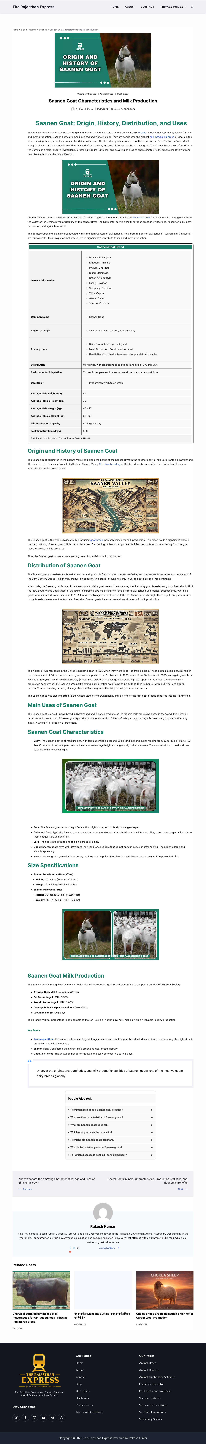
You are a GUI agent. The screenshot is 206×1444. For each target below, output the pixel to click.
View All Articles (107, 1248)
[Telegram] (52, 1418)
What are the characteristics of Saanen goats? (96, 1117)
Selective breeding (109, 464)
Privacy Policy (172, 7)
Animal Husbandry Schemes (157, 1377)
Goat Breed (123, 94)
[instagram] (78, 1248)
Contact (147, 7)
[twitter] (74, 1248)
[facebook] (70, 1248)
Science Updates (150, 1398)
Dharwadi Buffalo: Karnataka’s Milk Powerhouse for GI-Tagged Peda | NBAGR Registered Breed (40, 1317)
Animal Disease (149, 1370)
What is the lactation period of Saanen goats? (96, 1147)
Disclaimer (82, 1398)
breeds (142, 132)
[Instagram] (34, 1418)
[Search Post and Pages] (192, 7)
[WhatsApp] (61, 1418)
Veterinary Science (87, 94)
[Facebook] (25, 1418)
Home (115, 7)
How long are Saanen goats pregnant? (92, 1140)
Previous (27, 1189)
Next (180, 1189)
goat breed (96, 539)
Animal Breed (107, 94)
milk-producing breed (162, 136)
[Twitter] (16, 1418)
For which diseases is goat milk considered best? (98, 1155)
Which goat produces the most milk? (91, 1132)
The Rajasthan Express (33, 7)
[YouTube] (43, 1418)
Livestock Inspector (151, 1384)
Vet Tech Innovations (152, 1412)
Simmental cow (141, 217)
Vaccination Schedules (153, 1405)
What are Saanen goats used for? (89, 1125)
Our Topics (83, 1391)
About (130, 7)
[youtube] (70, 1252)
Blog (79, 1384)
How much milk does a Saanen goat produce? (96, 1110)
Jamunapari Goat (44, 1039)
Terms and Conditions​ (90, 1412)
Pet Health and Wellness (155, 1391)
